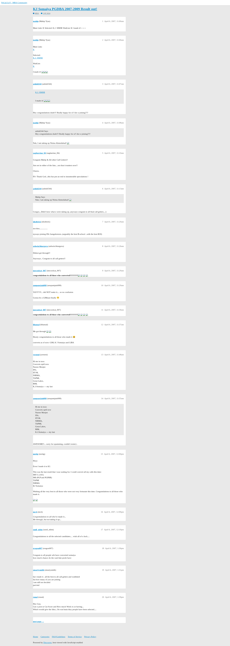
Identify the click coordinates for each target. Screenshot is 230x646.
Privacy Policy (90, 637)
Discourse (47, 642)
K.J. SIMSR (38, 58)
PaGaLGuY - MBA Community (14, 3)
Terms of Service (75, 637)
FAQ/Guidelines (58, 637)
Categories (45, 637)
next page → (38, 621)
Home (35, 637)
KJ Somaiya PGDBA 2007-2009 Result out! (65, 9)
